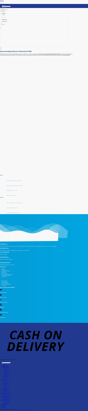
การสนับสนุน (4, 7)
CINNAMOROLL (6, 402)
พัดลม (1, 250)
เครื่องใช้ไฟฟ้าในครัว (3, 244)
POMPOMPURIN (6, 403)
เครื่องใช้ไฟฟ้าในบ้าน (5, 380)
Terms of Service (27, 409)
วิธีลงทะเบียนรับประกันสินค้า (6, 271)
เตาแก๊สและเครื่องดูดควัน (4, 252)
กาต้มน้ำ (17, 246)
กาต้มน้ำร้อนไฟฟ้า (6, 368)
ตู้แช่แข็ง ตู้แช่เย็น (6, 398)
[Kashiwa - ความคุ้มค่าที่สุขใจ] (2, 1)
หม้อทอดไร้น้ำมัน (6, 246)
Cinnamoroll (12, 264)
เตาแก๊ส (1, 254)
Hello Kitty (2, 264)
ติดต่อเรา (3, 268)
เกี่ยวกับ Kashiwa (4, 281)
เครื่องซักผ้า (4, 250)
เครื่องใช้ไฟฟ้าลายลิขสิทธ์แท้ (5, 262)
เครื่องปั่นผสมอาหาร (7, 399)
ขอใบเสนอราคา (4, 407)
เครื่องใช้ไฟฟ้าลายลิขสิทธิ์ (6, 400)
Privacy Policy (20, 409)
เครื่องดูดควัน (5, 254)
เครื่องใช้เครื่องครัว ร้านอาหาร (6, 396)
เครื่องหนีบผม (6, 259)
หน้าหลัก (3, 364)
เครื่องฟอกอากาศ (13, 250)
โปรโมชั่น (3, 5)
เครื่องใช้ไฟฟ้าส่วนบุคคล (4, 257)
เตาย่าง (47, 246)
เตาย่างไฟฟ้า (5, 377)
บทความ (3, 8)
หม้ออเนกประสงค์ (12, 246)
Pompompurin (6, 264)
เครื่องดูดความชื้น (19, 250)
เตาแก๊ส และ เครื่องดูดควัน (6, 393)
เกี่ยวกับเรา (3, 405)
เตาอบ (49, 246)
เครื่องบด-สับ (34, 246)
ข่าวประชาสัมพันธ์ (4, 404)
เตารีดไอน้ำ (27, 250)
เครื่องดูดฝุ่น (9, 250)
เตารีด (24, 250)
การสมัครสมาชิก (4, 270)
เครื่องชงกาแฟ (29, 246)
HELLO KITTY (6, 401)
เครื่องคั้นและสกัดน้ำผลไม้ (22, 246)
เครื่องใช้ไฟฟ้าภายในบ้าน (4, 248)
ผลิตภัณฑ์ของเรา (4, 366)
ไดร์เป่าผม (10, 259)
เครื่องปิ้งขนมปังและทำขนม (41, 246)
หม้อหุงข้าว (1, 246)
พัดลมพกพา (2, 259)
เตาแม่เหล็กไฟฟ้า (53, 246)
